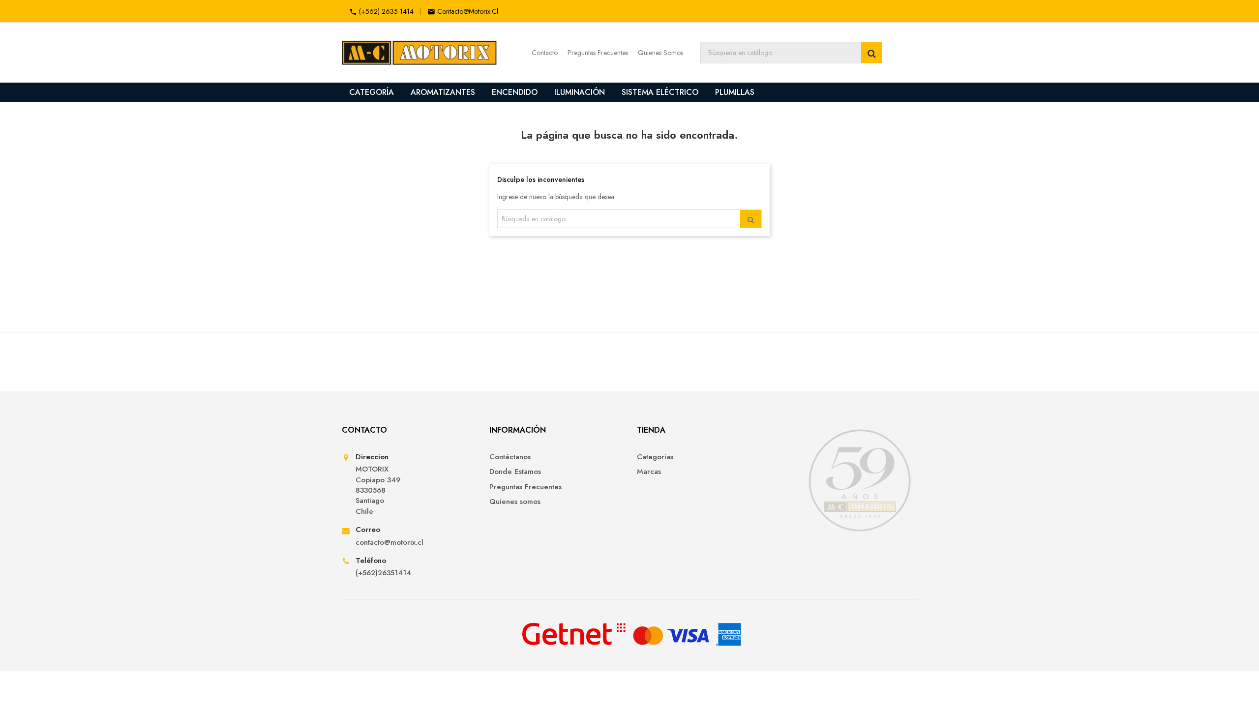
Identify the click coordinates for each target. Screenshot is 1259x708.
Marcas (649, 472)
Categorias (655, 457)
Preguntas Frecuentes (598, 53)
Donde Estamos (515, 472)
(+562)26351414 (383, 573)
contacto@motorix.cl (467, 11)
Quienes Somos (660, 53)
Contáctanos (510, 457)
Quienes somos (514, 502)
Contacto (545, 53)
